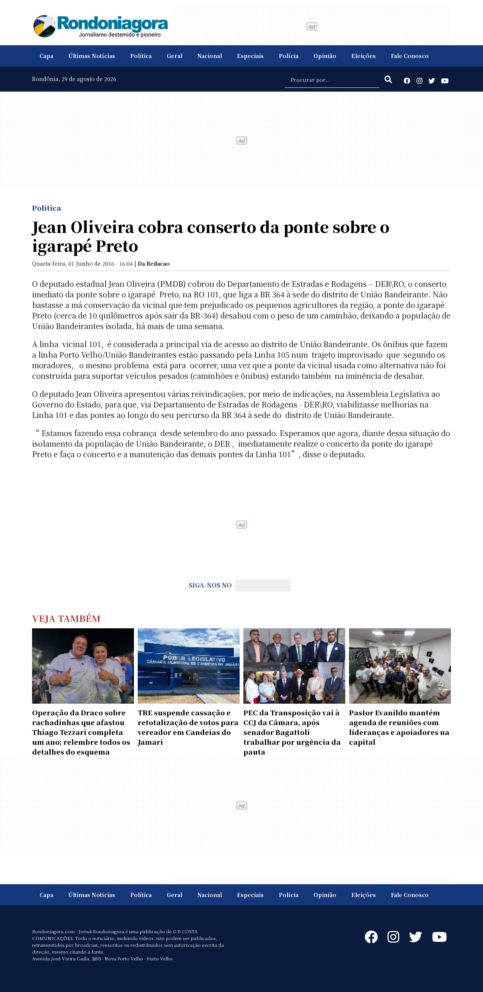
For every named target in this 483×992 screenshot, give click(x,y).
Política (141, 56)
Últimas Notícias (91, 56)
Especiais (250, 56)
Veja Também (66, 618)
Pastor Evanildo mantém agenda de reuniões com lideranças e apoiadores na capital (399, 727)
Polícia (288, 56)
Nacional (209, 56)
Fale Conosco (410, 56)
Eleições (363, 56)
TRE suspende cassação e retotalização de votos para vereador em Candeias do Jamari (188, 727)
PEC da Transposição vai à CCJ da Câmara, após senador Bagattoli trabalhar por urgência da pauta (292, 731)
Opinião (325, 56)
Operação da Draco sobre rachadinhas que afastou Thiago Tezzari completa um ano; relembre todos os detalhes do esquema (81, 731)
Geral (174, 56)
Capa (46, 56)
